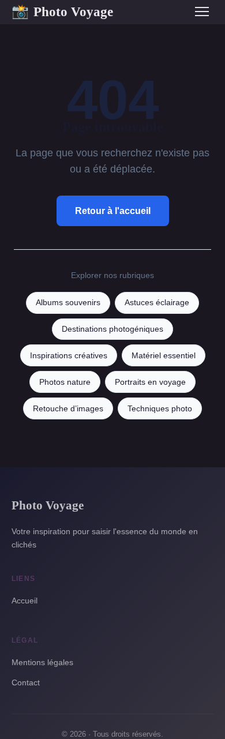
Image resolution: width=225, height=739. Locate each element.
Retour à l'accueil (113, 211)
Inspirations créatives (68, 355)
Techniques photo (159, 408)
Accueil (25, 600)
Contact (26, 682)
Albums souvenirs (68, 302)
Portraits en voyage (150, 382)
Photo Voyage (62, 11)
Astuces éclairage (157, 302)
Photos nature (65, 382)
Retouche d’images (68, 408)
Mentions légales (42, 662)
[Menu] (201, 11)
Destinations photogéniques (112, 329)
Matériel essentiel (164, 355)
